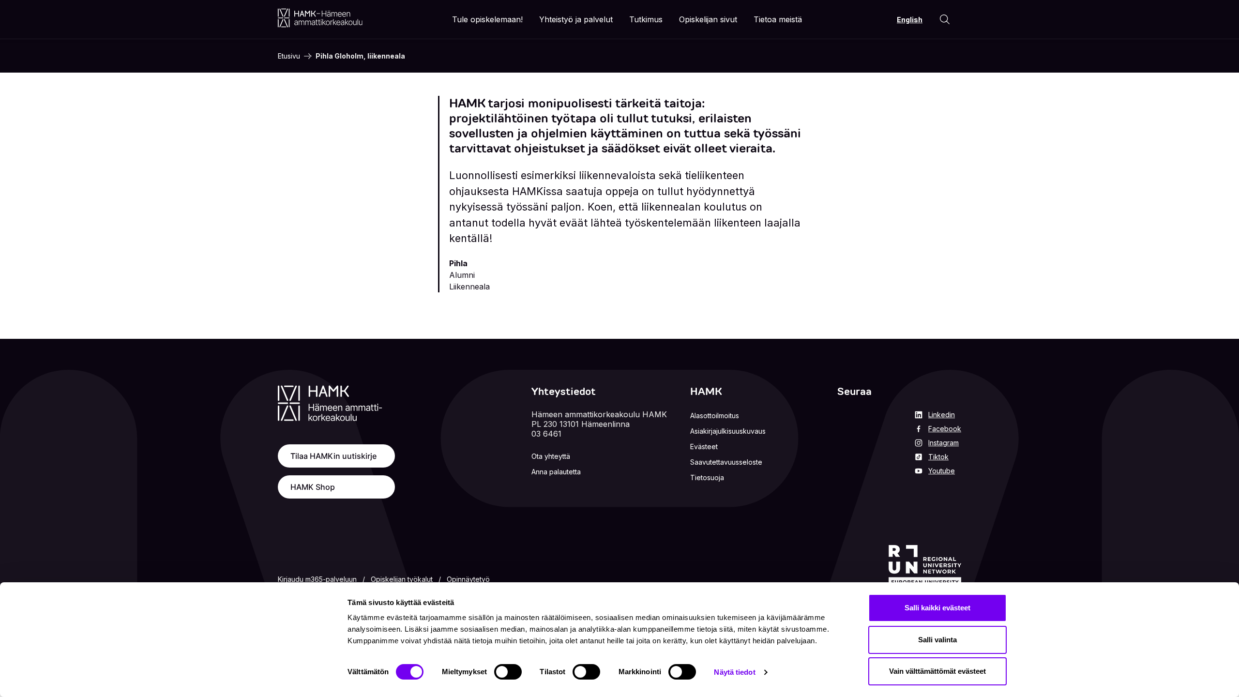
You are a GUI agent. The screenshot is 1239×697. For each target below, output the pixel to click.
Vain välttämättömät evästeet (937, 671)
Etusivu (289, 56)
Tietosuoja (707, 477)
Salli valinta (937, 640)
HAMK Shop (312, 487)
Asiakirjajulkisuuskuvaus (728, 431)
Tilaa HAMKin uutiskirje (333, 456)
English (909, 19)
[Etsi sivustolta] (944, 19)
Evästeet (704, 446)
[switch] (508, 672)
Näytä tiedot (734, 672)
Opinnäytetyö (468, 579)
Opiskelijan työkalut (402, 579)
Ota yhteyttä (550, 456)
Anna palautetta (556, 472)
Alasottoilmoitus (714, 415)
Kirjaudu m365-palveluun (317, 579)
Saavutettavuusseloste (726, 462)
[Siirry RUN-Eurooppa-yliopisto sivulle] (925, 566)
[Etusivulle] (320, 18)
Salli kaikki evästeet (937, 608)
